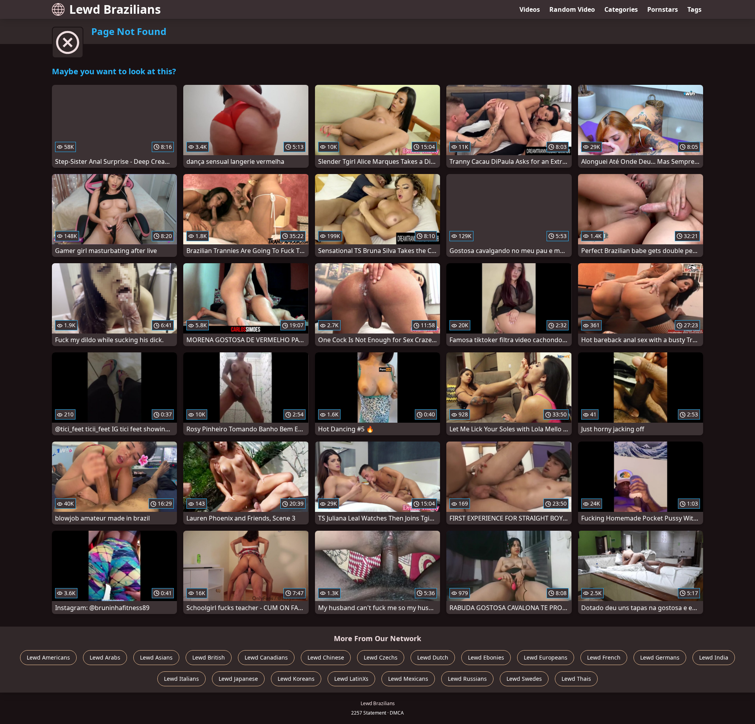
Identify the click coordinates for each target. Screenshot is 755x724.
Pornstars (662, 9)
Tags (694, 9)
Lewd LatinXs (351, 678)
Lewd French (604, 657)
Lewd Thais (576, 678)
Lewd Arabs (105, 657)
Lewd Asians (156, 657)
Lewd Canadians (266, 657)
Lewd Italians (181, 678)
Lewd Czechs (381, 657)
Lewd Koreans (296, 678)
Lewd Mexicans (408, 678)
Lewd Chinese (326, 657)
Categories (621, 9)
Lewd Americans (48, 657)
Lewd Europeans (545, 657)
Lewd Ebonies (486, 657)
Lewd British (208, 657)
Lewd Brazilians (115, 9)
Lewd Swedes (524, 678)
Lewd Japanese (238, 678)
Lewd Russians (467, 678)
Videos (529, 9)
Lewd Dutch (432, 657)
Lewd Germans (660, 657)
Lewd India (713, 657)
